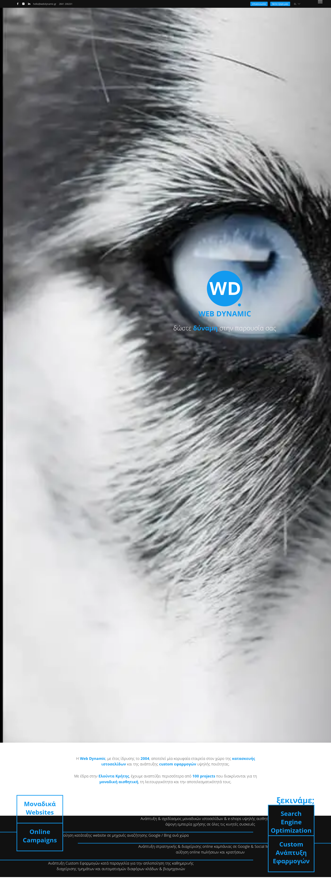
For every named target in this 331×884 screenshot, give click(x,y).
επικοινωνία (259, 3)
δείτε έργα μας (280, 3)
